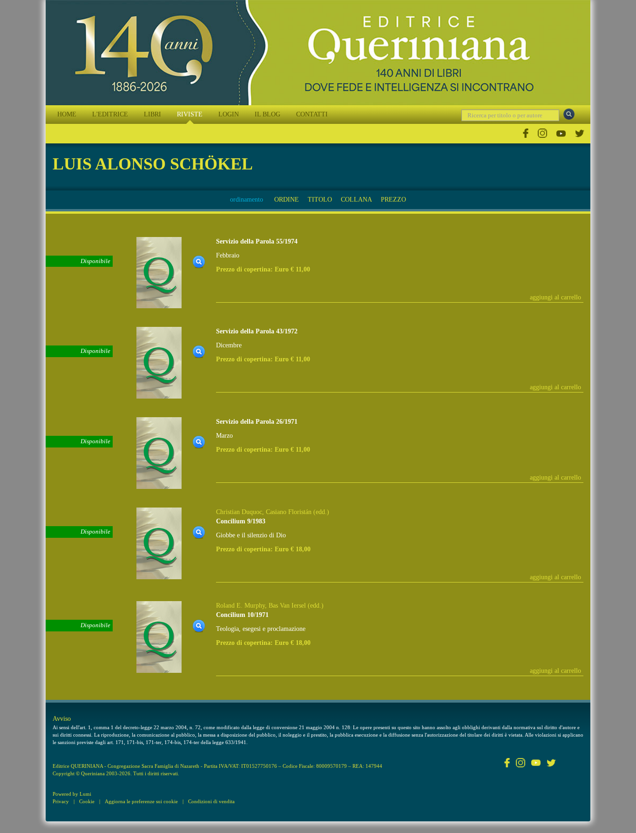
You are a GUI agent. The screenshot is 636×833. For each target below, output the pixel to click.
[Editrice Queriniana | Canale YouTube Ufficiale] (561, 133)
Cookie (87, 801)
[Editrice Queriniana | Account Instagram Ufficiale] (542, 133)
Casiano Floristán (288, 511)
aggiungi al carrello (555, 297)
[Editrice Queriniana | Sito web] (318, 52)
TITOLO (320, 199)
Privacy (61, 801)
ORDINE (286, 199)
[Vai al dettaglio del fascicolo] (159, 272)
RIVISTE (190, 114)
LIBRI (152, 114)
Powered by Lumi (72, 794)
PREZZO (393, 199)
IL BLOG (267, 114)
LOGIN (228, 114)
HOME (66, 114)
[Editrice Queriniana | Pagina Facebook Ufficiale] (525, 133)
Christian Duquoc (239, 511)
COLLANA (356, 199)
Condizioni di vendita (211, 801)
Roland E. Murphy (240, 605)
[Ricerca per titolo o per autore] (569, 114)
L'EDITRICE (110, 114)
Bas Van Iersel (287, 605)
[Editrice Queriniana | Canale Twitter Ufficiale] (580, 133)
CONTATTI (312, 114)
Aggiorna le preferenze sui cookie (141, 801)
